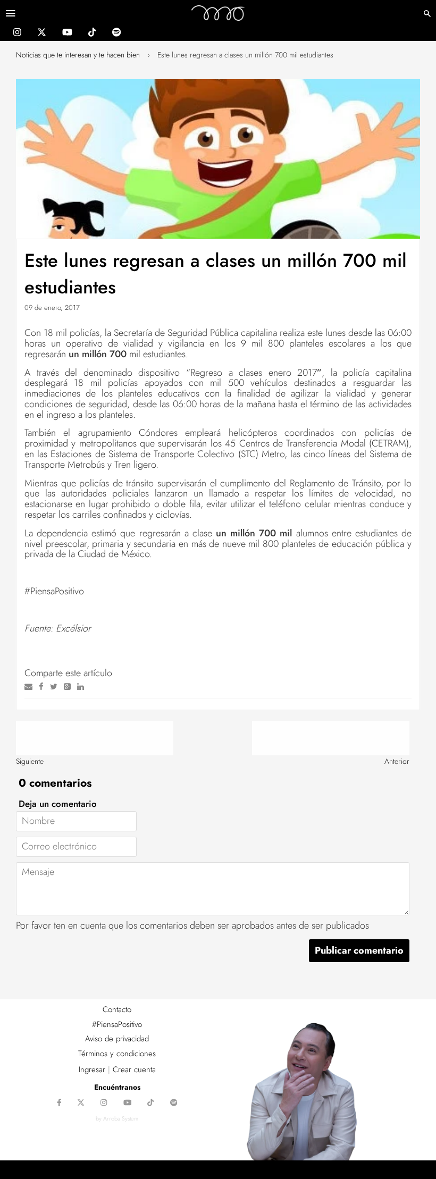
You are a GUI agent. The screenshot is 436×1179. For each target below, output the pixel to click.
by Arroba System (117, 1118)
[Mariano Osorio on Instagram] (17, 33)
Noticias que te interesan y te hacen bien (78, 54)
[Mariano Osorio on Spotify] (116, 33)
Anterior (396, 761)
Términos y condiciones (117, 1053)
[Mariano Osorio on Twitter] (41, 33)
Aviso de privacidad (117, 1039)
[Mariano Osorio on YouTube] (67, 33)
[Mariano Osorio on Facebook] (59, 1103)
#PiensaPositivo (117, 1024)
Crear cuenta (134, 1069)
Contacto (117, 1009)
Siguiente (30, 761)
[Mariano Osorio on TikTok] (92, 33)
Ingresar (92, 1069)
